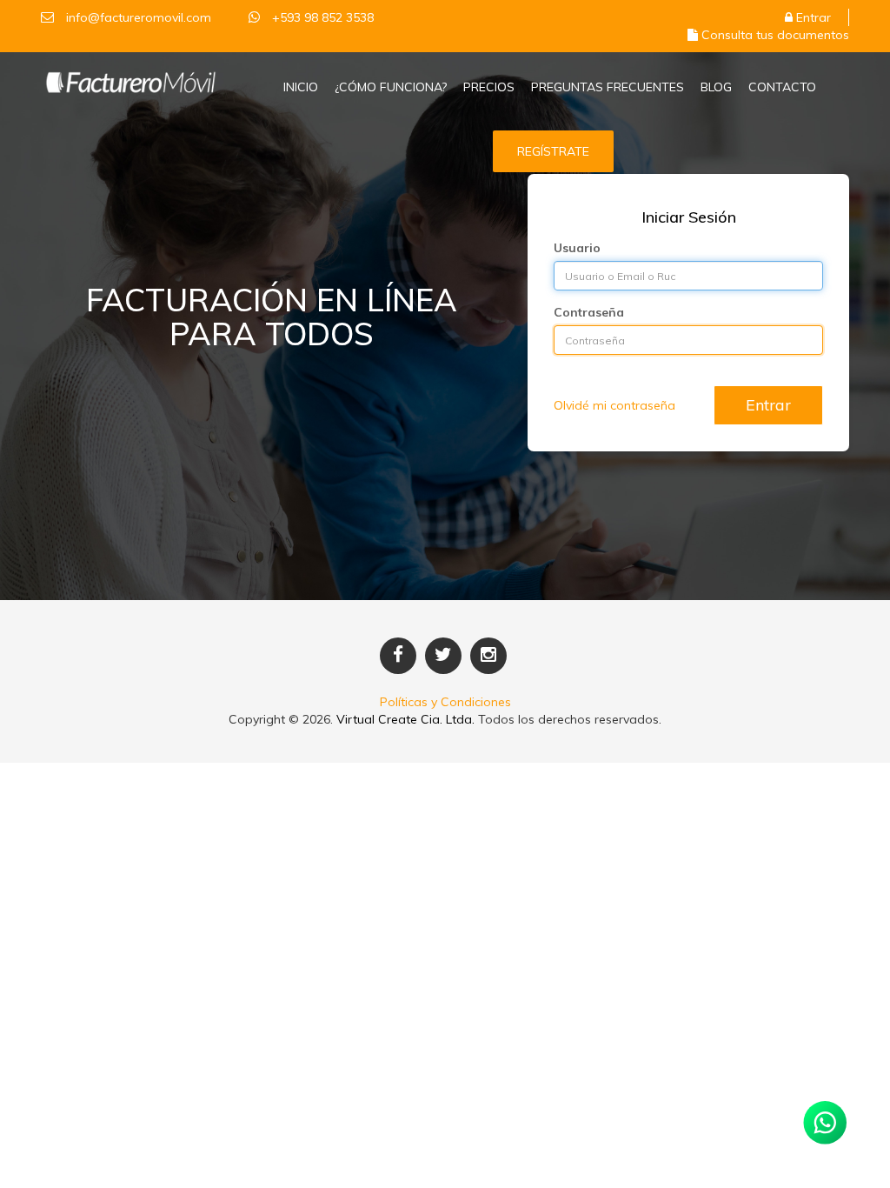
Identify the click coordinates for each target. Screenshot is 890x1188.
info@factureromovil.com (138, 17)
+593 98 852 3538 (321, 17)
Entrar (812, 17)
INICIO (300, 87)
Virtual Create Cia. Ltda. (405, 719)
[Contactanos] (825, 1123)
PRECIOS (489, 87)
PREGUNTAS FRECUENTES (607, 87)
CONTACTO (782, 87)
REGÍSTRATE (553, 151)
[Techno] (131, 75)
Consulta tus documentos (773, 35)
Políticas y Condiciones (445, 702)
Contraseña (589, 312)
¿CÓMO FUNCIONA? (391, 87)
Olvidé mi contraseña (614, 405)
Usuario (577, 248)
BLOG (716, 87)
